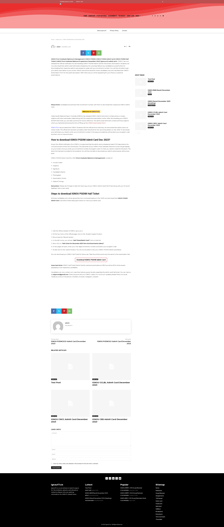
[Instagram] (155, 16)
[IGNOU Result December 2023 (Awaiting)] (140, 104)
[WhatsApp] (99, 53)
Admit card (54, 379)
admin (58, 46)
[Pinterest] (93, 53)
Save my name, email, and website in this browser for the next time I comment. (75, 463)
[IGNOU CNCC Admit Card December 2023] (70, 403)
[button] (162, 1)
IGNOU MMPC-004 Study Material (131, 493)
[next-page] (139, 133)
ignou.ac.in (79, 231)
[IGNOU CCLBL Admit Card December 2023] (111, 366)
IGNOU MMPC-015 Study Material (131, 488)
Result (149, 94)
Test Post (56, 382)
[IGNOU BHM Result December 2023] (140, 93)
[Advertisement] (91, 90)
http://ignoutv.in (68, 325)
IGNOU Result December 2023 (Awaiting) (98, 498)
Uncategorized (151, 105)
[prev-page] (136, 133)
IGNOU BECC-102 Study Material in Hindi (133, 498)
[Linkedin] (158, 16)
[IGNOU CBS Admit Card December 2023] (111, 403)
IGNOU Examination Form (96, 123)
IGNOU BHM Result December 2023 (96, 493)
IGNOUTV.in (55, 127)
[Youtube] (163, 16)
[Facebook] (152, 16)
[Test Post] (70, 366)
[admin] (53, 47)
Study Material (124, 490)
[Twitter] (160, 16)
